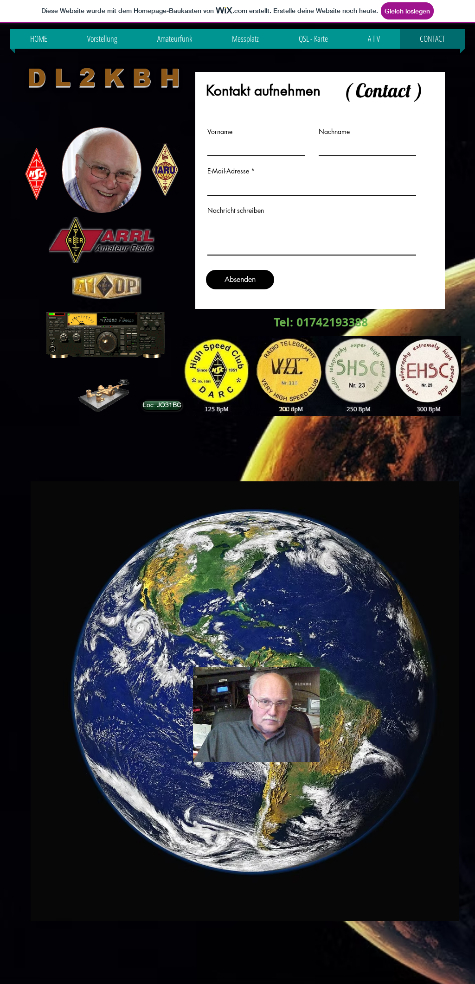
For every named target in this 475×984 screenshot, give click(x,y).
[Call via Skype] (51, 407)
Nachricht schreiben (235, 210)
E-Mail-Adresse (228, 171)
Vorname (219, 131)
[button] (160, 405)
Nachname (334, 131)
